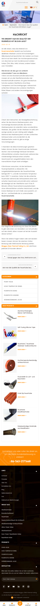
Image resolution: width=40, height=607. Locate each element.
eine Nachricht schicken (20, 603)
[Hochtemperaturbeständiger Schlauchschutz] (10, 366)
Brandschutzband (7, 513)
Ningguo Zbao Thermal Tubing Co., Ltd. (15, 246)
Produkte (4, 479)
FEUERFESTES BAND (10, 291)
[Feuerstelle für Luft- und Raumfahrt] (10, 382)
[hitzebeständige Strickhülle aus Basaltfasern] (10, 432)
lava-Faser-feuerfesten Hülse (11, 534)
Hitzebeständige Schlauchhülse (12, 524)
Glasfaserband (6, 531)
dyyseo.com (34, 595)
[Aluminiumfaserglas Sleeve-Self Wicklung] (10, 316)
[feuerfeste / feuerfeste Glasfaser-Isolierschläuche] (10, 349)
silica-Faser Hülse (7, 527)
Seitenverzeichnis (7, 493)
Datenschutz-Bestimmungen (10, 500)
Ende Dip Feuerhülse (25, 393)
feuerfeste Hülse (7, 538)
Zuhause (4, 476)
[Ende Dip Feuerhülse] (10, 399)
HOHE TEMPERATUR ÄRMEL (13, 286)
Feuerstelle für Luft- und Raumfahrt (26, 378)
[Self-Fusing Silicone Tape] (10, 333)
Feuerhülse (5, 517)
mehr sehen (21, 316)
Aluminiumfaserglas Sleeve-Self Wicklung (25, 312)
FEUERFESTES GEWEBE (11, 295)
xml (3, 497)
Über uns (4, 483)
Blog (3, 490)
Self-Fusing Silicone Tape (26, 327)
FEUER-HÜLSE (8, 282)
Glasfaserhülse (6, 510)
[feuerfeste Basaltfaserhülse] (10, 415)
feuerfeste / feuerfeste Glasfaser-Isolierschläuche (27, 345)
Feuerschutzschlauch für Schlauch (13, 520)
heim (6, 25)
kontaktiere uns (9, 451)
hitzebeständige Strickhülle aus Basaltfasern (27, 427)
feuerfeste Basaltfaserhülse (23, 411)
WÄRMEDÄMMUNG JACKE (13, 300)
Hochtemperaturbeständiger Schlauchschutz (27, 361)
